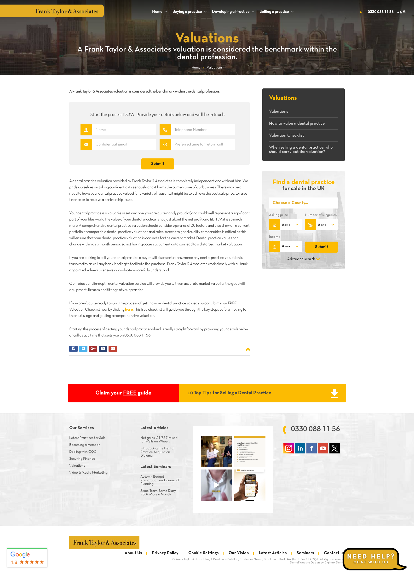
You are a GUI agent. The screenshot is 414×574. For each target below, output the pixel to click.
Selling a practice (276, 11)
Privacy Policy (165, 553)
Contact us (334, 553)
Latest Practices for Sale (87, 438)
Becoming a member (84, 444)
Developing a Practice (233, 11)
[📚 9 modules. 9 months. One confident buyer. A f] (249, 451)
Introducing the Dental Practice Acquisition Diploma (157, 452)
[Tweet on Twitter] (83, 349)
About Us (133, 553)
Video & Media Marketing (88, 472)
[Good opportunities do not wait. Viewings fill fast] (249, 485)
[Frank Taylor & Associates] (104, 542)
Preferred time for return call (165, 144)
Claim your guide (123, 393)
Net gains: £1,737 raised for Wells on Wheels (159, 439)
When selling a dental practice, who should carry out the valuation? (301, 149)
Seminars (305, 553)
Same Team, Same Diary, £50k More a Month (158, 492)
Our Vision (239, 553)
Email (86, 144)
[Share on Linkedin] (103, 349)
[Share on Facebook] (73, 349)
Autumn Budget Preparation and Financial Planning (159, 480)
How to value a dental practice (297, 124)
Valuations (278, 112)
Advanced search (301, 259)
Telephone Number (165, 129)
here (129, 309)
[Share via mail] (113, 349)
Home (159, 11)
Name (86, 129)
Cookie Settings (203, 553)
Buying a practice (189, 11)
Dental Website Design (305, 562)
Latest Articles (273, 553)
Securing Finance (82, 458)
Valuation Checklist (286, 135)
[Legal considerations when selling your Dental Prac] (216, 485)
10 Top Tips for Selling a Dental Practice (229, 393)
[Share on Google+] (93, 349)
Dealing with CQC (83, 451)
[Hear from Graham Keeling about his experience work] (216, 451)
